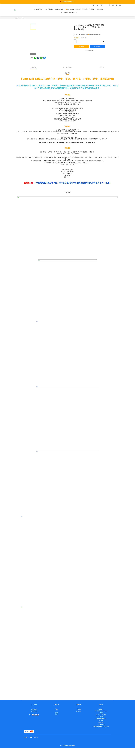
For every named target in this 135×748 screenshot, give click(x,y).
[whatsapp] (41, 58)
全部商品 (16, 18)
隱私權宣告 (34, 711)
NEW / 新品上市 (49, 9)
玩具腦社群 (100, 9)
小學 (56, 711)
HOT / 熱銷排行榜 (38, 9)
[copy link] (44, 58)
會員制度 (78, 709)
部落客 (56, 713)
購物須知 (78, 711)
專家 (56, 715)
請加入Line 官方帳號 (101, 715)
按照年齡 (84, 9)
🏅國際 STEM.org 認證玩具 (73, 9)
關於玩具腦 (34, 709)
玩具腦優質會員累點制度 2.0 (69, 12)
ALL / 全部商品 (59, 9)
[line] (35, 58)
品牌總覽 (92, 9)
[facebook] (38, 58)
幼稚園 (56, 709)
